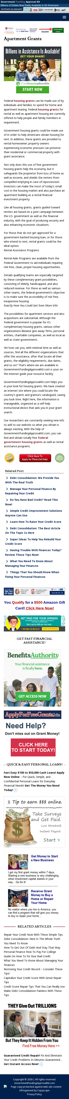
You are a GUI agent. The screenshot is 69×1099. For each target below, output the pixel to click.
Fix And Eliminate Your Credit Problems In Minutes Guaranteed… (33, 1060)
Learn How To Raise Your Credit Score (35, 522)
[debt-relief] (34, 32)
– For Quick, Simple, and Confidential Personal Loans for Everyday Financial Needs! (34, 781)
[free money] (32, 1047)
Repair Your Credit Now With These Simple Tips (33, 934)
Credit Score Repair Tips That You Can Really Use (34, 986)
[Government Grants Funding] (34, 11)
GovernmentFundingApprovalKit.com (34, 1083)
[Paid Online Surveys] (34, 629)
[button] (63, 17)
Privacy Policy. (34, 1094)
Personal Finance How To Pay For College (30, 952)
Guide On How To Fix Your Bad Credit (27, 956)
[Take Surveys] (34, 845)
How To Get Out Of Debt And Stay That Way (32, 947)
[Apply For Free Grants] (32, 756)
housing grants (24, 101)
